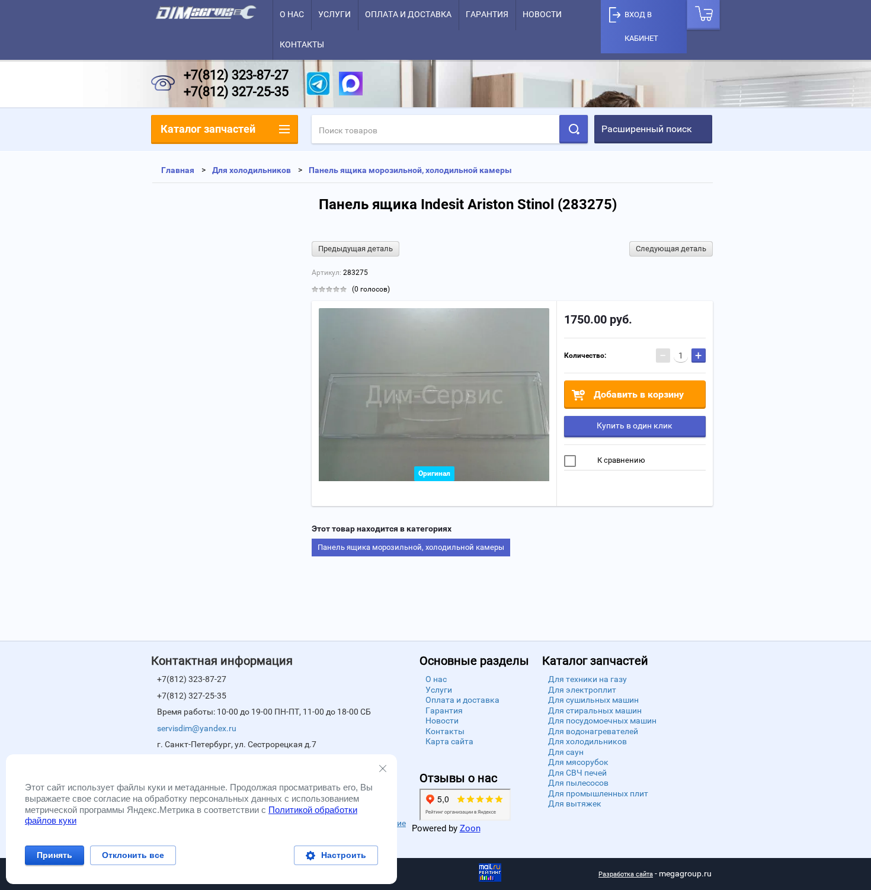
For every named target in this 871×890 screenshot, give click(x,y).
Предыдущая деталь (355, 248)
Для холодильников (587, 741)
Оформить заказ (703, 15)
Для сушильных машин (593, 700)
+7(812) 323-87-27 (236, 75)
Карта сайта (449, 741)
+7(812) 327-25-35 (236, 91)
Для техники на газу (587, 679)
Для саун (566, 752)
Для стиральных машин (595, 710)
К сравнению (620, 460)
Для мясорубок (578, 762)
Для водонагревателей (593, 731)
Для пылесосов (578, 782)
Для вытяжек (574, 803)
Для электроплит (582, 689)
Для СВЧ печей (577, 772)
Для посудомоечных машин (602, 720)
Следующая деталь (671, 248)
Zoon (470, 828)
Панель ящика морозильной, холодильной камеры (411, 547)
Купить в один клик (635, 425)
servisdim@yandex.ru (196, 728)
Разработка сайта (625, 874)
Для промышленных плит (598, 793)
